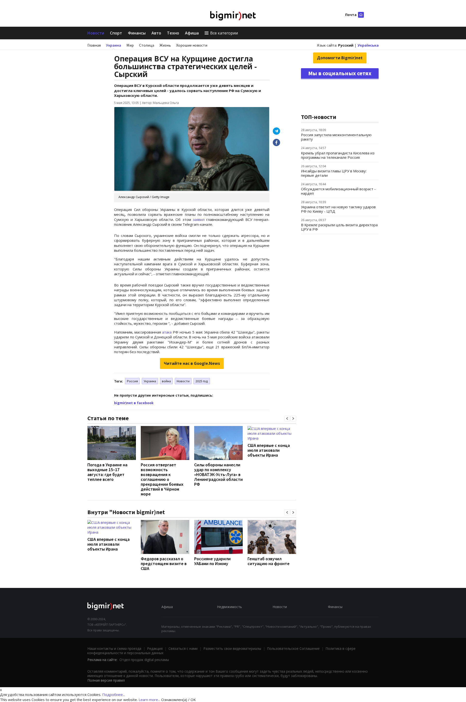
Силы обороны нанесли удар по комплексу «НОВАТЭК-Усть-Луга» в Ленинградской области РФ (218, 474)
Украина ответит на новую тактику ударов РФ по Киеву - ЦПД (338, 209)
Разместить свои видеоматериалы (232, 648)
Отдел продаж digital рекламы (144, 659)
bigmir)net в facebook (134, 403)
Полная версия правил (106, 680)
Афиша (192, 33)
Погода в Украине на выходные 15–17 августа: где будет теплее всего (107, 472)
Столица (146, 45)
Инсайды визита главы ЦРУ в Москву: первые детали (333, 173)
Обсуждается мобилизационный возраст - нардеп (338, 191)
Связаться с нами (183, 648)
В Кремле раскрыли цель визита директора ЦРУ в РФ (339, 227)
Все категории (224, 33)
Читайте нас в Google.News (192, 363)
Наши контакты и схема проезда (114, 648)
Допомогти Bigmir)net (340, 57)
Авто (156, 33)
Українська (368, 45)
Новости (95, 33)
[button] (287, 418)
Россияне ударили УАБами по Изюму (212, 561)
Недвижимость (229, 606)
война (166, 381)
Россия (132, 381)
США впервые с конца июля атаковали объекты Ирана (269, 450)
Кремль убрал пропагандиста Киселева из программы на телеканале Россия (337, 155)
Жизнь (165, 45)
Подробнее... (113, 694)
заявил (199, 219)
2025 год (201, 381)
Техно (173, 33)
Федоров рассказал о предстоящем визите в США (164, 563)
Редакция (155, 648)
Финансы (137, 33)
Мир (130, 45)
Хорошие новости (191, 45)
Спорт (116, 33)
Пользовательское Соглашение (293, 648)
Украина (113, 45)
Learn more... (149, 699)
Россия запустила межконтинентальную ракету (336, 137)
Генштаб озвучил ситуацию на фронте (269, 561)
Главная (94, 45)
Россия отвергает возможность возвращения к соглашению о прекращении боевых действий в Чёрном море (162, 479)
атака (167, 332)
